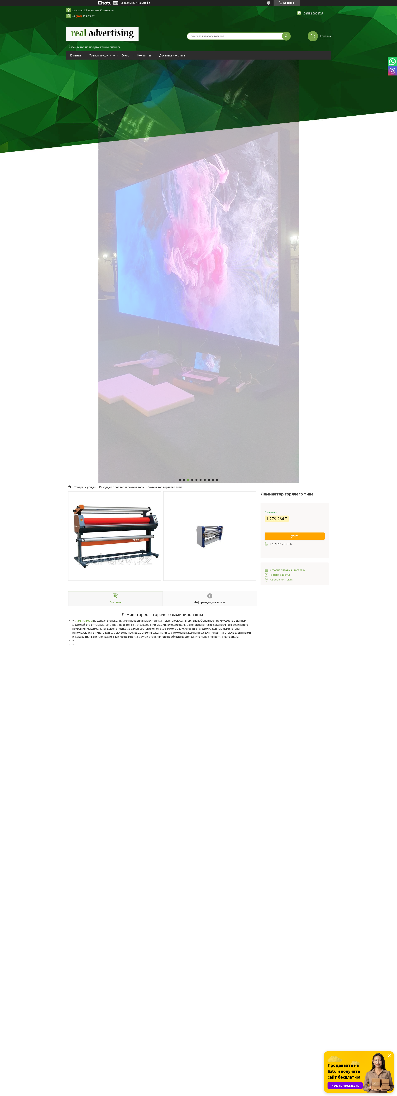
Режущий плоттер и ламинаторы (122, 487)
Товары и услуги (100, 55)
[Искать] (286, 36)
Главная (75, 55)
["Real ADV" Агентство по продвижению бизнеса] (102, 33)
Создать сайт (129, 2)
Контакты (144, 55)
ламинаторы (84, 620)
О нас (125, 55)
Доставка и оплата (172, 55)
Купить (294, 536)
